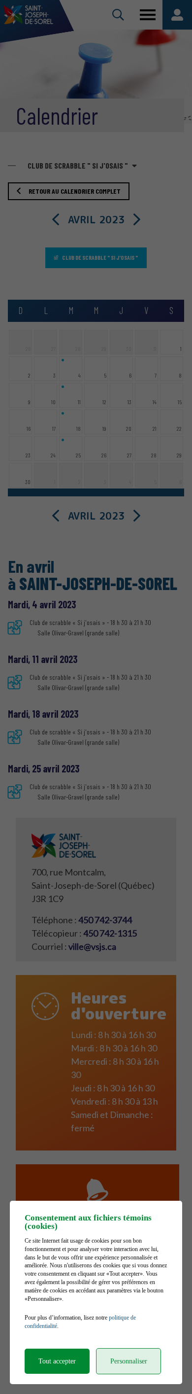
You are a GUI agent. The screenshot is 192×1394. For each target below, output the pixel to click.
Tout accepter (57, 1361)
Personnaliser (128, 1361)
